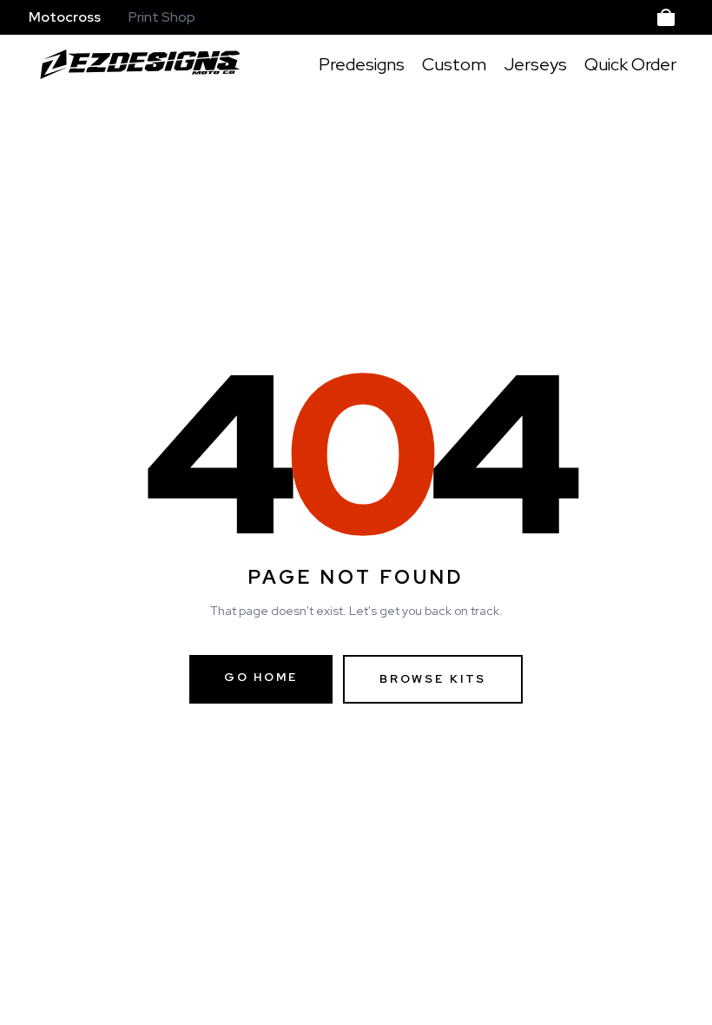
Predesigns (362, 64)
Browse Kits (432, 678)
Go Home (261, 677)
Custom (454, 64)
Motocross (65, 17)
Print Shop (162, 17)
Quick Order (630, 64)
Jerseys (535, 64)
